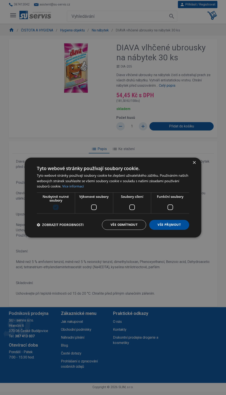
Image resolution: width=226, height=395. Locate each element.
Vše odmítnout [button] (124, 224)
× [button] (194, 162)
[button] (60, 224)
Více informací (73, 186)
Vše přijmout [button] (169, 224)
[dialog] (113, 197)
